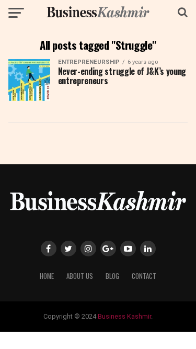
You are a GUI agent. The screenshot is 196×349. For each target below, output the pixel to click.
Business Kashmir (124, 316)
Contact (144, 276)
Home (47, 276)
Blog (112, 276)
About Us (79, 276)
